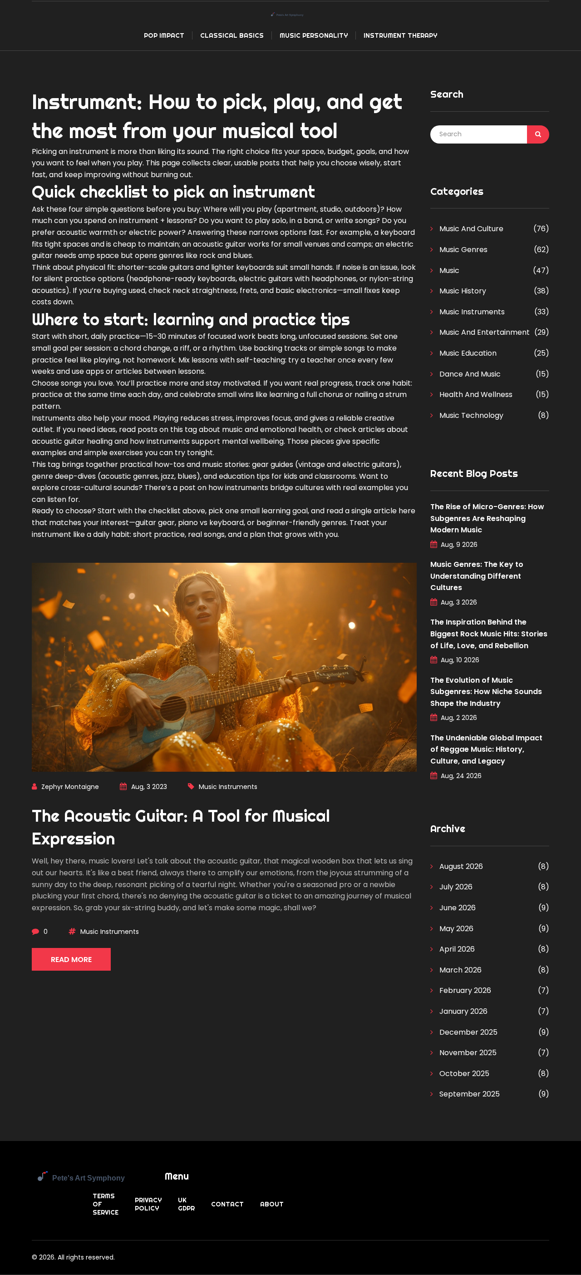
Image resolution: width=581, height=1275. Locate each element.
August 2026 (460, 866)
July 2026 (455, 887)
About (272, 1204)
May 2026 (455, 928)
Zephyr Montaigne (70, 786)
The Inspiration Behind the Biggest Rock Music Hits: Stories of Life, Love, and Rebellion (488, 633)
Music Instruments (228, 786)
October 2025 (463, 1073)
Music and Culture (470, 228)
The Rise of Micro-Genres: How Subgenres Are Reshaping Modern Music (487, 518)
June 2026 (457, 908)
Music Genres (462, 249)
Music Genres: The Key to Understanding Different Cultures (476, 576)
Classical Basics (232, 35)
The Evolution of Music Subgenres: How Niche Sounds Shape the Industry (486, 692)
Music (448, 270)
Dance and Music (469, 374)
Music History (462, 291)
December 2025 (467, 1032)
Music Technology (470, 415)
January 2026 (462, 1011)
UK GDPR (186, 1204)
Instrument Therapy (400, 35)
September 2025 (469, 1094)
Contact (227, 1204)
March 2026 (460, 970)
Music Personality (314, 35)
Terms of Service (105, 1204)
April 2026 (456, 949)
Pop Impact (164, 35)
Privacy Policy (148, 1204)
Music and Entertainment (484, 332)
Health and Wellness (475, 394)
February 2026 (464, 990)
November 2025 (467, 1052)
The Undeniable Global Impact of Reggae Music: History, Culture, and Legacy (486, 749)
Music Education (467, 353)
